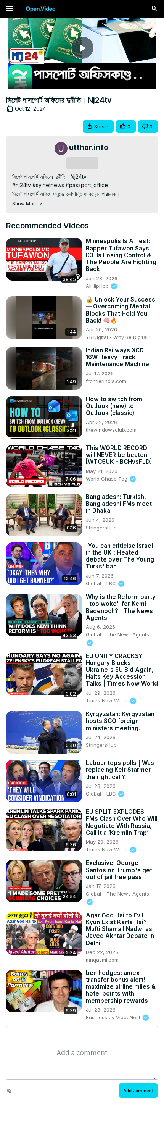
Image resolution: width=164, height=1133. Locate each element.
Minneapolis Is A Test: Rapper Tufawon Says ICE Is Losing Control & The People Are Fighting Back (121, 255)
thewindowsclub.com (111, 430)
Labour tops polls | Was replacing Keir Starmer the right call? (120, 770)
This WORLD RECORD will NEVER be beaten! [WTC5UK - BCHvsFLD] (119, 455)
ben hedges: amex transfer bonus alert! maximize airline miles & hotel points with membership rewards (121, 987)
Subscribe (82, 163)
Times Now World (107, 700)
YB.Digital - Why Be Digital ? (119, 337)
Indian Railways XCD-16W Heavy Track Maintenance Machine (117, 357)
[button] (98, 126)
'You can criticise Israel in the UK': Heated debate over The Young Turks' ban (120, 556)
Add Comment (138, 1090)
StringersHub (101, 528)
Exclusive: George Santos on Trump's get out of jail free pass (119, 870)
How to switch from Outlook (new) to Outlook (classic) (114, 406)
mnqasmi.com (102, 960)
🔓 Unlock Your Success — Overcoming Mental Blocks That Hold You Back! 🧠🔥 (120, 310)
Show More (25, 204)
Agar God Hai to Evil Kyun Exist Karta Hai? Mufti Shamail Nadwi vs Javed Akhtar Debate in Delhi (120, 929)
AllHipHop (98, 286)
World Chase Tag (107, 479)
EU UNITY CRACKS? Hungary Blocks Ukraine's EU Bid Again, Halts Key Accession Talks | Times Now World (122, 670)
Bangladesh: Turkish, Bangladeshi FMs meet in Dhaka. (119, 504)
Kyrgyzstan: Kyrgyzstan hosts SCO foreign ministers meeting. (120, 721)
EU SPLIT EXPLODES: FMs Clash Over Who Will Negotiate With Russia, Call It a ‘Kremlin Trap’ (122, 822)
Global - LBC (101, 583)
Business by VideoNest (114, 1017)
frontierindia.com (106, 381)
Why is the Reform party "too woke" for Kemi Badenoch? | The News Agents (121, 607)
